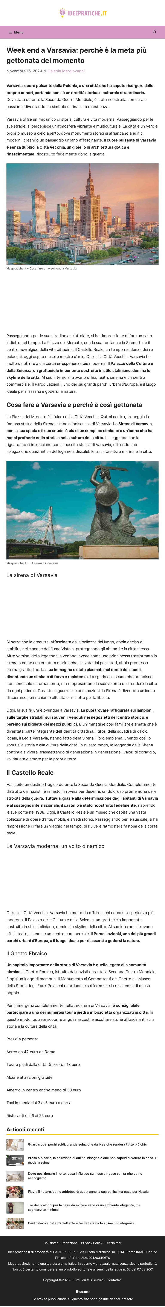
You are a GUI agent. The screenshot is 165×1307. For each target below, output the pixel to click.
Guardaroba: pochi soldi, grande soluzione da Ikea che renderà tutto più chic (87, 1144)
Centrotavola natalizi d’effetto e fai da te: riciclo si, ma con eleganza (81, 1223)
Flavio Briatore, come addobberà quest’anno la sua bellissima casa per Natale (88, 1192)
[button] (155, 32)
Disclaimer (113, 1243)
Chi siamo (50, 1243)
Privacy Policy (91, 1243)
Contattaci (114, 1280)
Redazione (70, 1243)
